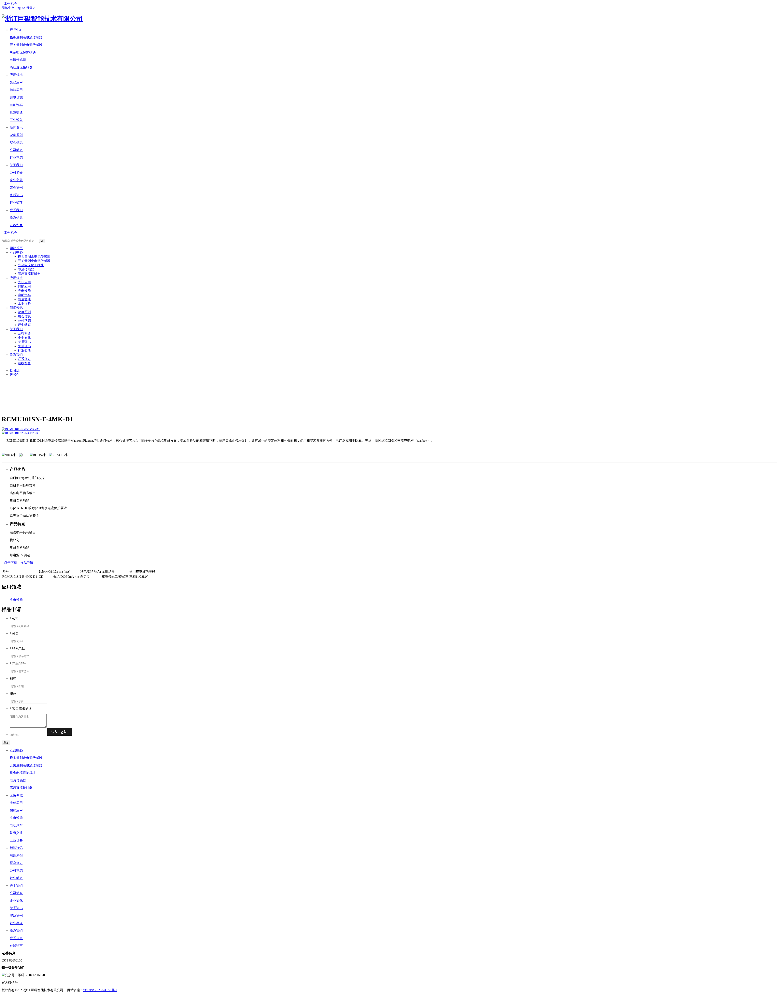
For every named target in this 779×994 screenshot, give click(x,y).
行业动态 (16, 157)
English (20, 8)
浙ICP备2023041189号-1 (100, 990)
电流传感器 (18, 60)
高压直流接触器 (21, 67)
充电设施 (16, 97)
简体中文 (8, 8)
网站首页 (16, 248)
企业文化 (16, 180)
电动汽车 (16, 105)
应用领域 (16, 75)
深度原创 (16, 135)
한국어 (31, 8)
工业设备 (16, 120)
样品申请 (25, 562)
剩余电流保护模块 (23, 52)
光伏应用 (16, 82)
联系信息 (16, 217)
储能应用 (16, 90)
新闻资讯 (16, 127)
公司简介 (16, 172)
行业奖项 (16, 202)
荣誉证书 (16, 187)
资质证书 (16, 195)
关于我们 (16, 165)
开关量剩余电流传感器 (26, 45)
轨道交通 (16, 112)
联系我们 (16, 210)
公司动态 (16, 150)
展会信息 (16, 142)
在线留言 (16, 225)
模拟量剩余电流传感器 (26, 37)
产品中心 (16, 29)
